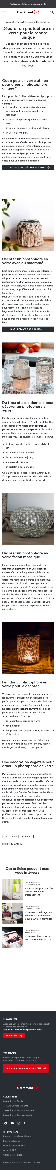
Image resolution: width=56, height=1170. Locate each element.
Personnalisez (43, 22)
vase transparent (18, 119)
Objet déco (26, 836)
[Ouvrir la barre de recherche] (52, 12)
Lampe (13, 836)
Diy (5, 836)
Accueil (10, 22)
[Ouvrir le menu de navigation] (4, 12)
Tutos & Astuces (25, 22)
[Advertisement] (28, 184)
